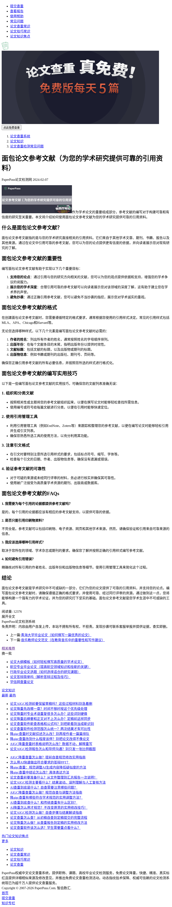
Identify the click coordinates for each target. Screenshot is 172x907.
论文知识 (16, 141)
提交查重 (16, 6)
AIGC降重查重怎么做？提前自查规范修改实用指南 (48, 757)
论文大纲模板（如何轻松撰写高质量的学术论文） (47, 662)
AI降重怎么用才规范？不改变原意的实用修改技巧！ (48, 807)
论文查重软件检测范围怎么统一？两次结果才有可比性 (50, 729)
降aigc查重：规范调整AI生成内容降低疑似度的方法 (48, 767)
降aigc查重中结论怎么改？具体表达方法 (39, 772)
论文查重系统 (20, 136)
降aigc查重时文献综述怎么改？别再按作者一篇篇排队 (49, 734)
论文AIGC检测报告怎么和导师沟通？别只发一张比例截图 (53, 749)
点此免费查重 (11, 127)
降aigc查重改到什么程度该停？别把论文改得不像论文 (49, 739)
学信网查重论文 (22, 682)
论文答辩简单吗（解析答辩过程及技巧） (40, 677)
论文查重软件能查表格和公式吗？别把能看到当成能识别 (52, 724)
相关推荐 (8, 648)
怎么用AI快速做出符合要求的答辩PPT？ (40, 762)
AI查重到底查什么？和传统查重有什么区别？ (43, 802)
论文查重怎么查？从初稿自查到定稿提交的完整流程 (48, 817)
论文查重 (16, 864)
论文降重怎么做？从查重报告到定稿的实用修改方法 (48, 822)
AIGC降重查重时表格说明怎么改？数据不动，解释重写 (51, 744)
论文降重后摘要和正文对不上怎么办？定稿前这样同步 (50, 719)
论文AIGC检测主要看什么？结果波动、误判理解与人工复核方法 (58, 782)
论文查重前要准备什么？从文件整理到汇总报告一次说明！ (53, 777)
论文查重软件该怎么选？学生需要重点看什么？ (45, 827)
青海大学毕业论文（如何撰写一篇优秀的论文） (56, 635)
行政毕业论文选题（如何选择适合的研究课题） (45, 672)
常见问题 (16, 21)
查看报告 (16, 11)
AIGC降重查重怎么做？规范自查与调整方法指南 (46, 792)
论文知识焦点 (20, 36)
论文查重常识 (20, 26)
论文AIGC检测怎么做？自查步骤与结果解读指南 (46, 812)
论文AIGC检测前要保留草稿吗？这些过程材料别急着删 (51, 703)
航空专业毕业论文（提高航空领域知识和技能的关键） (50, 667)
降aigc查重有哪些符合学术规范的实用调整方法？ (46, 797)
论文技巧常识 (20, 31)
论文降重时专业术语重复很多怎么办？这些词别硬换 (48, 714)
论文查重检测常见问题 (27, 146)
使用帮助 (16, 16)
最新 (5, 695)
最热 (12, 695)
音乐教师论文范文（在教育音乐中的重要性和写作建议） (63, 640)
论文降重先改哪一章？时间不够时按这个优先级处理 (48, 709)
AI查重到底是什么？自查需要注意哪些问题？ (43, 787)
